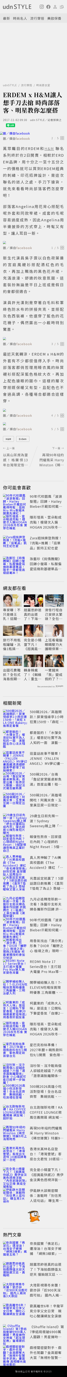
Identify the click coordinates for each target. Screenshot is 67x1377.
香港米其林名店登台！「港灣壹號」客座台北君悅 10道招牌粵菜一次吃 (46, 1156)
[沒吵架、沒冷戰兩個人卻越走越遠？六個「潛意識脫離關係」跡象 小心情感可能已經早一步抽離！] (15, 1071)
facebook (23, 138)
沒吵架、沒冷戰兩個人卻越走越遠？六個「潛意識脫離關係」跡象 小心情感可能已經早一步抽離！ (46, 1075)
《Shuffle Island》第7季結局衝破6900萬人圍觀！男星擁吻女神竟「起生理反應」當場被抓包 (47, 1336)
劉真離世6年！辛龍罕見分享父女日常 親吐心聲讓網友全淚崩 (47, 1310)
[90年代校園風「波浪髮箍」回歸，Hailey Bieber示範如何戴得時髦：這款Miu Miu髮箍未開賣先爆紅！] (15, 502)
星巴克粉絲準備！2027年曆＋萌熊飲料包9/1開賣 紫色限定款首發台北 (47, 1052)
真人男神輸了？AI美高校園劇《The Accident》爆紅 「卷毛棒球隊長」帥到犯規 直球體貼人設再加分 (46, 870)
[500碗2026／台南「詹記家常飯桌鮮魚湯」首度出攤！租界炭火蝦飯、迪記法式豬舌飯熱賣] (15, 780)
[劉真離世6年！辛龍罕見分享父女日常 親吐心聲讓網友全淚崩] (15, 1311)
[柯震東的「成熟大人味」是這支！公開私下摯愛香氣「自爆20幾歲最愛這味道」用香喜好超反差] (15, 1009)
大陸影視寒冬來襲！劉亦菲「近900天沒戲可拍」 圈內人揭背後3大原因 (46, 1292)
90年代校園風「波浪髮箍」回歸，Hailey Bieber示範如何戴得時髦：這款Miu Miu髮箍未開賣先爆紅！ (46, 506)
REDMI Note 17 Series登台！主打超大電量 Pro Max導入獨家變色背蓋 (46, 969)
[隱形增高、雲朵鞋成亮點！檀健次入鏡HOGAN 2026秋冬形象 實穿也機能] (15, 523)
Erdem (23, 438)
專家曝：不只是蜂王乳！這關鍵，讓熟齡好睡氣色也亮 (12, 614)
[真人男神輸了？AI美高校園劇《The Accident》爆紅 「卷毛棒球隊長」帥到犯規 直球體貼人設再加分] (15, 863)
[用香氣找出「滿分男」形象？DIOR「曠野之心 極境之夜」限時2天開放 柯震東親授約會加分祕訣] (15, 946)
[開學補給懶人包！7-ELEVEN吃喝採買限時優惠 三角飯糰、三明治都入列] (15, 988)
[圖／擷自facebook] (33, 133)
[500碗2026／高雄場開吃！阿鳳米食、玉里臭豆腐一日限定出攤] (15, 800)
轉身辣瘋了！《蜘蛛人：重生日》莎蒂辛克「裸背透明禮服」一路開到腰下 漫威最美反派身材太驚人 (33, 674)
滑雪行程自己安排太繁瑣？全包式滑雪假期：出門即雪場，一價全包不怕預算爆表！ (54, 614)
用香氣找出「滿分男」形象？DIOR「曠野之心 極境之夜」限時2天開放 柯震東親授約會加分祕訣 (46, 950)
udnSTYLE (10, 85)
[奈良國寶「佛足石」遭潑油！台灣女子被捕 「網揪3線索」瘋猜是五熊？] (15, 1249)
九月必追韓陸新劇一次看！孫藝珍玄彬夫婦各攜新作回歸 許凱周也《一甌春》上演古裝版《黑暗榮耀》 (46, 909)
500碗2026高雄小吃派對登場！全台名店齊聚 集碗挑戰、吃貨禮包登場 (46, 1094)
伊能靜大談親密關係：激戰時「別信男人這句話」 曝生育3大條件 (46, 1198)
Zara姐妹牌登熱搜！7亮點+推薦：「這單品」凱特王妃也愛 (46, 542)
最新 (6, 18)
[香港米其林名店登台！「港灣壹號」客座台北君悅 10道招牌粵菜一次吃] (15, 1154)
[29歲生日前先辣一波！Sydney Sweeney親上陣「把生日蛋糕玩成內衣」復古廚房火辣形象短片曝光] (15, 821)
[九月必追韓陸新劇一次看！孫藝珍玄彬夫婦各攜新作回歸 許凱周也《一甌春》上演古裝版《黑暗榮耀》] (15, 905)
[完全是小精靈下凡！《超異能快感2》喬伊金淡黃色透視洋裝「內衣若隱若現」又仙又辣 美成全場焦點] (15, 1175)
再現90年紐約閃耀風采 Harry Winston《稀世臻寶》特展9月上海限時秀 (47, 1135)
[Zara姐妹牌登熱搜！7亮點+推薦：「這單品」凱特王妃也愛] (15, 543)
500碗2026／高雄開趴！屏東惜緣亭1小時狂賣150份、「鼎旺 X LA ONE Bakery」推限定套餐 (47, 721)
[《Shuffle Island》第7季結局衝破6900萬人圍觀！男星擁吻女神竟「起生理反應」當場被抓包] (15, 1332)
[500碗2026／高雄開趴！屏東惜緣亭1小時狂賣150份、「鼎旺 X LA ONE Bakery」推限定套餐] (15, 717)
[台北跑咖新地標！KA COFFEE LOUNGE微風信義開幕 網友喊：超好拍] (15, 1113)
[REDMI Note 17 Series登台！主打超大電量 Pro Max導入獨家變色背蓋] (15, 967)
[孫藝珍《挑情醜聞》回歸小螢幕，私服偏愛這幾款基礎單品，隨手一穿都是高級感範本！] (15, 564)
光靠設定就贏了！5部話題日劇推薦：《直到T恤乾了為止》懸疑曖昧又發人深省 (47, 886)
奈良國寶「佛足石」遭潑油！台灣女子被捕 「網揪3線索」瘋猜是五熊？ (46, 1251)
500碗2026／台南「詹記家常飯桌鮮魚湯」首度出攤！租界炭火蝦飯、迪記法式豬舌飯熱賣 (46, 784)
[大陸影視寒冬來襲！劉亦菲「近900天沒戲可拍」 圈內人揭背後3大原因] (15, 1291)
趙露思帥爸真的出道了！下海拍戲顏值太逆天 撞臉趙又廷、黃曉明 (33, 614)
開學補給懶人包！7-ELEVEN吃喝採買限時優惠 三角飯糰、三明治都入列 (46, 990)
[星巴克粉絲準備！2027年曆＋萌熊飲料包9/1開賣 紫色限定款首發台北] (15, 1050)
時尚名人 (20, 18)
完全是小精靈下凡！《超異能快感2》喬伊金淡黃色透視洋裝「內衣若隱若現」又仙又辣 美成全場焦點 (33, 644)
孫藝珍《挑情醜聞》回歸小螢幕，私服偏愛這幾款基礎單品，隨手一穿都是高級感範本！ (46, 568)
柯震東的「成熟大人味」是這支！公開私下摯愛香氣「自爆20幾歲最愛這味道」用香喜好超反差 (46, 1013)
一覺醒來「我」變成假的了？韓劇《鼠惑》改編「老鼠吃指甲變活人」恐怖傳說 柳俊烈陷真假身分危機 (54, 674)
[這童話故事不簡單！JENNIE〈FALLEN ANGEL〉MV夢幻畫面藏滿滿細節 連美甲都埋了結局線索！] (15, 759)
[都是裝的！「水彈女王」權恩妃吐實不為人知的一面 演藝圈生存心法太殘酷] (15, 738)
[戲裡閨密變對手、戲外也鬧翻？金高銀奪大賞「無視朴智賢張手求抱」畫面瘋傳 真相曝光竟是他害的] (15, 1353)
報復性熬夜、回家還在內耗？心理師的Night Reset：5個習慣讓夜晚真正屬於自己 (46, 846)
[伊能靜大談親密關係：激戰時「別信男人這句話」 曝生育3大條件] (15, 1196)
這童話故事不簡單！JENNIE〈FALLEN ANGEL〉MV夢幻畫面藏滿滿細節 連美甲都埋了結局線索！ (47, 763)
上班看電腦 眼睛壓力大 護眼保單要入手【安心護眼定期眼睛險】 (54, 644)
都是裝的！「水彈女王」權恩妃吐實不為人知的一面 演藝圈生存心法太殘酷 (46, 740)
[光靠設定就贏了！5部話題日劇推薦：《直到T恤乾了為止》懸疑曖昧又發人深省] (15, 884)
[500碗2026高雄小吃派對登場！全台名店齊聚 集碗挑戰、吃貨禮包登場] (15, 1092)
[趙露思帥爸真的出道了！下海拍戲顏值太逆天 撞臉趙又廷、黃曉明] (15, 1270)
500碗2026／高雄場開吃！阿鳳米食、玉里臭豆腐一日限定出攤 (46, 802)
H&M (8, 438)
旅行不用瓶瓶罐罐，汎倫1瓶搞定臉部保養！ (12, 644)
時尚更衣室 (43, 85)
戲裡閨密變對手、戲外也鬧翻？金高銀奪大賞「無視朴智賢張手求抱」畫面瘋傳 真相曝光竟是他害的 (46, 1357)
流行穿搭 (37, 18)
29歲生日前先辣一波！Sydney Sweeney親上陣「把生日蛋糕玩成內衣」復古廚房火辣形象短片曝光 (46, 828)
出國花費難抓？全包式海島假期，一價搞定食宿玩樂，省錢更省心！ (12, 674)
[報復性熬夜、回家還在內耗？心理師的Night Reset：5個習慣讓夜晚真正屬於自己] (15, 842)
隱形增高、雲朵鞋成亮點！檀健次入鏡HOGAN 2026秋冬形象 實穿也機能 (46, 525)
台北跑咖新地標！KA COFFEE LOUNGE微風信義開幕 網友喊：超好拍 (46, 1115)
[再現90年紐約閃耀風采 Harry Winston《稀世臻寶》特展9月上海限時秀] (15, 1134)
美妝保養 (54, 18)
